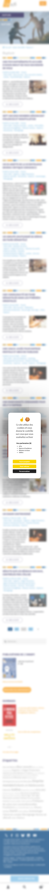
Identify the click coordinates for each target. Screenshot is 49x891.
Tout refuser (24, 466)
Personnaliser (24, 471)
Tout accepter (24, 461)
